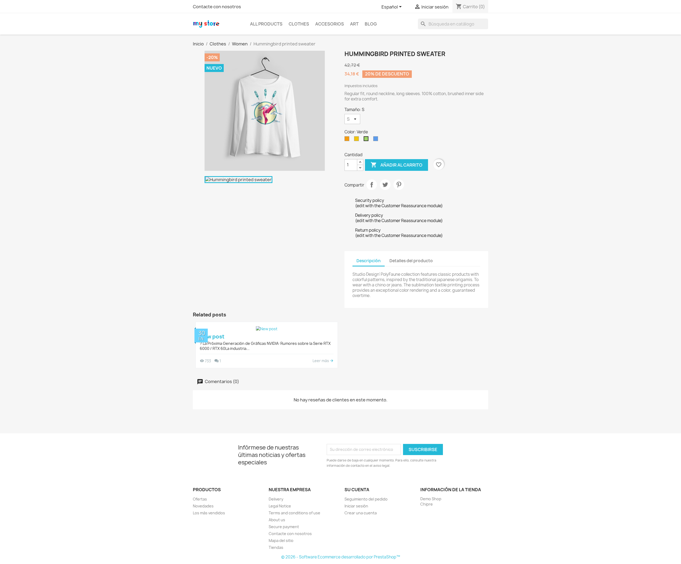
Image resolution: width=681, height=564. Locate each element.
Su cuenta (356, 490)
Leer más (321, 360)
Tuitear (385, 184)
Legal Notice (280, 505)
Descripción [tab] (368, 261)
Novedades (203, 505)
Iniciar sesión (356, 505)
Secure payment (284, 526)
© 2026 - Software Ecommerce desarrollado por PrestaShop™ (340, 557)
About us (277, 519)
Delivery (276, 499)
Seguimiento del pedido (366, 499)
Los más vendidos (209, 512)
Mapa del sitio (281, 540)
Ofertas (200, 499)
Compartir (371, 184)
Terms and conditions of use (294, 512)
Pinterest (398, 184)
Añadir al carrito (396, 165)
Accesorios (329, 24)
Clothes (299, 24)
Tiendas (276, 547)
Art (354, 24)
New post (212, 336)
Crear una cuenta (360, 512)
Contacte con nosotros (217, 7)
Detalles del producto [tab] (411, 261)
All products (266, 24)
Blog (371, 24)
